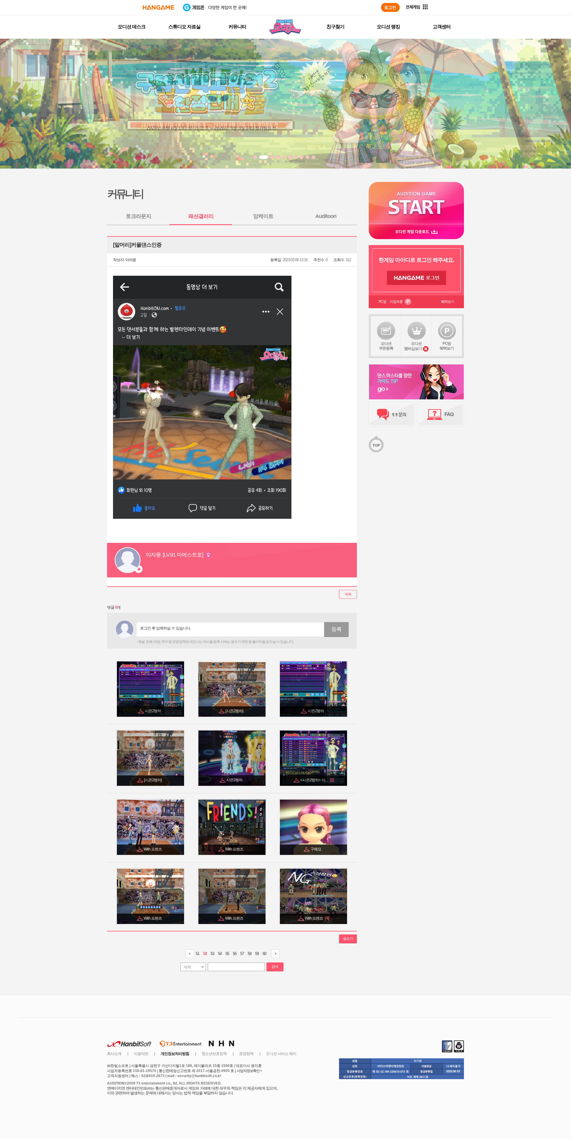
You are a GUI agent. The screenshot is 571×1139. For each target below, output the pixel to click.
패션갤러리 (201, 216)
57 (242, 953)
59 (257, 953)
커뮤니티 (237, 26)
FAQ (441, 414)
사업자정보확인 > (249, 1071)
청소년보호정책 (214, 1053)
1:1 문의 (392, 414)
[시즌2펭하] (234, 711)
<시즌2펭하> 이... (317, 780)
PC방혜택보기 (447, 345)
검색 (275, 967)
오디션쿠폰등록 (386, 345)
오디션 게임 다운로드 (416, 231)
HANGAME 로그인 (416, 278)
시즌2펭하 (153, 711)
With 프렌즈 (153, 849)
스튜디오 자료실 (184, 26)
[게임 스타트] (416, 203)
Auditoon (325, 216)
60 (264, 953)
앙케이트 (263, 216)
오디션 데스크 (131, 26)
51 (197, 953)
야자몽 (130, 260)
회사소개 (114, 1053)
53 (212, 953)
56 (234, 953)
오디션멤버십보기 (413, 346)
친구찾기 (335, 26)
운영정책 (246, 1053)
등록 (336, 629)
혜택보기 (447, 302)
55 (227, 953)
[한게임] (158, 7)
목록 (348, 594)
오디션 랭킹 (388, 26)
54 (220, 953)
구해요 (316, 849)
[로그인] (390, 7)
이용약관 (141, 1053)
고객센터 (442, 26)
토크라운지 (138, 216)
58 (249, 953)
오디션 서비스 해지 (281, 1053)
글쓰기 (348, 939)
